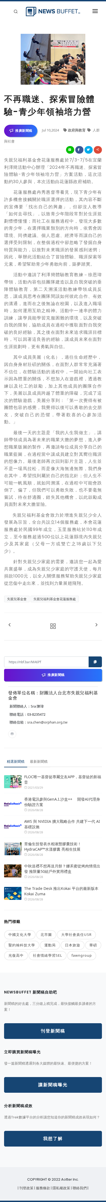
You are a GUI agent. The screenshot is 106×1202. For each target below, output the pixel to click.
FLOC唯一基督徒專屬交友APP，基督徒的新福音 (62, 779)
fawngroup (81, 955)
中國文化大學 (19, 934)
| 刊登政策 (26, 1188)
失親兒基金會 (17, 599)
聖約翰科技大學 (21, 945)
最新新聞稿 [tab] (39, 761)
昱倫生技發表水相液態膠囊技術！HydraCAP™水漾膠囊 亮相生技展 (52, 846)
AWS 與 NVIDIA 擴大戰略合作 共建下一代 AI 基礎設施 (62, 824)
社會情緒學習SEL (47, 955)
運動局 (50, 945)
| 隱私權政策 (61, 1188)
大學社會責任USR (76, 934)
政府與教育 (77, 130)
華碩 (93, 945)
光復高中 (16, 955)
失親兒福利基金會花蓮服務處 (54, 599)
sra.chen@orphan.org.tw (47, 722)
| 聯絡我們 (79, 1188)
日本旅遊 (72, 945)
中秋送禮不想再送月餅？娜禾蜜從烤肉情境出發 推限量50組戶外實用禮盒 (62, 868)
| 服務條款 (42, 1188)
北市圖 (46, 934)
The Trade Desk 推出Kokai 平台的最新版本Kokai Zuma (61, 891)
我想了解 (53, 1138)
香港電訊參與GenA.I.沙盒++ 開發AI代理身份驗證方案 (62, 802)
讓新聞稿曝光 (53, 1085)
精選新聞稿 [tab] (15, 761)
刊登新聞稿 (53, 1031)
